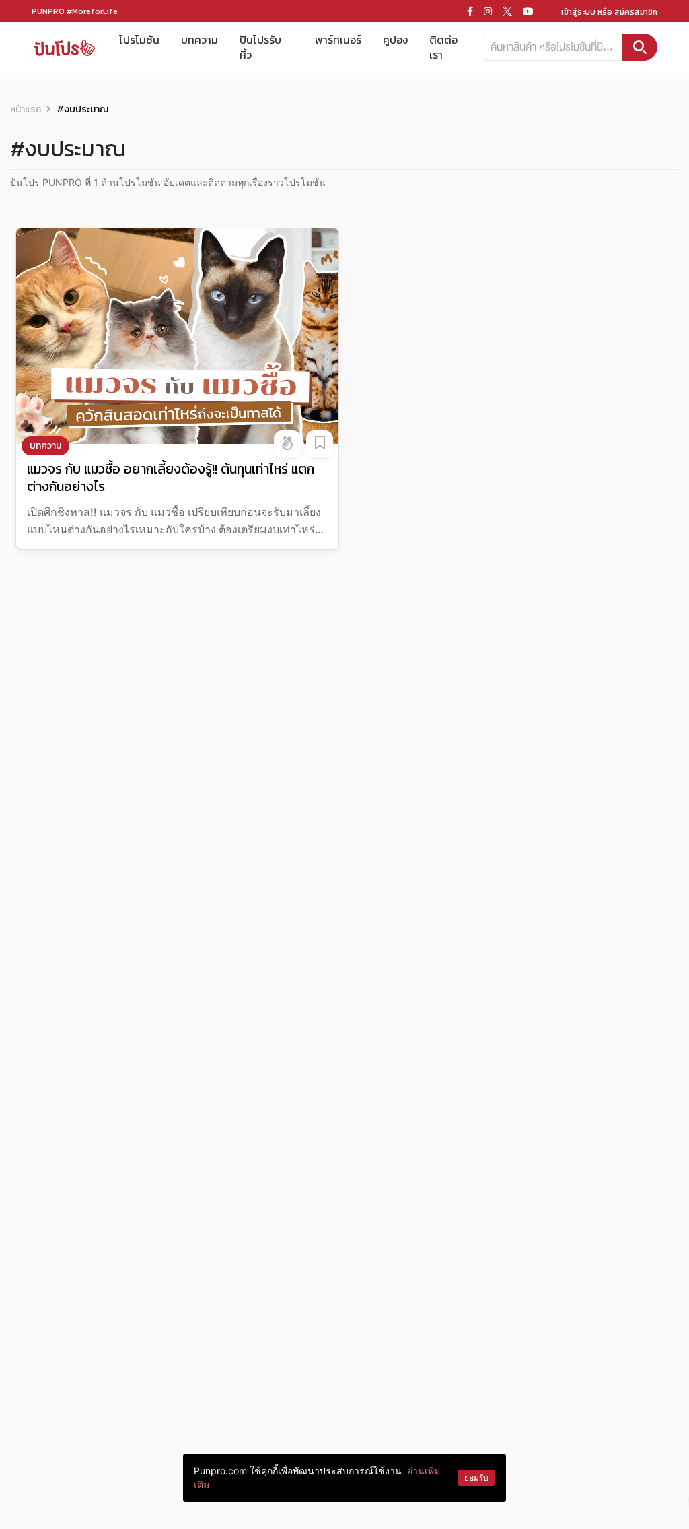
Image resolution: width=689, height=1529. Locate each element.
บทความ (199, 40)
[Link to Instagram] (488, 11)
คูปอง (395, 40)
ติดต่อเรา (443, 47)
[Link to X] (507, 11)
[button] (287, 443)
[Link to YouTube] (528, 11)
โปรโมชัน (139, 40)
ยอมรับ (476, 1477)
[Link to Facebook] (470, 11)
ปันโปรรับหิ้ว (260, 47)
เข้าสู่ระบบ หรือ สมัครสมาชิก (609, 12)
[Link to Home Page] (65, 47)
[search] (639, 47)
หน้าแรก (25, 109)
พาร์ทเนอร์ (338, 40)
